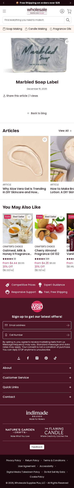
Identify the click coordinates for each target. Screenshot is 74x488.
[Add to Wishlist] (67, 41)
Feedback (37, 446)
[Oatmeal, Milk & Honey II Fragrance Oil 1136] (18, 228)
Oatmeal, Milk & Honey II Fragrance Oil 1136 (16, 252)
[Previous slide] (3, 3)
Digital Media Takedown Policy (23, 471)
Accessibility (46, 466)
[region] (37, 3)
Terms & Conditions (54, 460)
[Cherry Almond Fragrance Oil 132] (50, 228)
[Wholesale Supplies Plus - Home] (37, 11)
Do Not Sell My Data (54, 471)
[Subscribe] (67, 325)
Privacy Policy (13, 460)
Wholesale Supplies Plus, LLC (41, 482)
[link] (18, 359)
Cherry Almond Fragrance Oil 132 (47, 252)
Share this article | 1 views (22, 95)
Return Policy (32, 460)
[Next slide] (70, 3)
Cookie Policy (37, 477)
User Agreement (26, 466)
